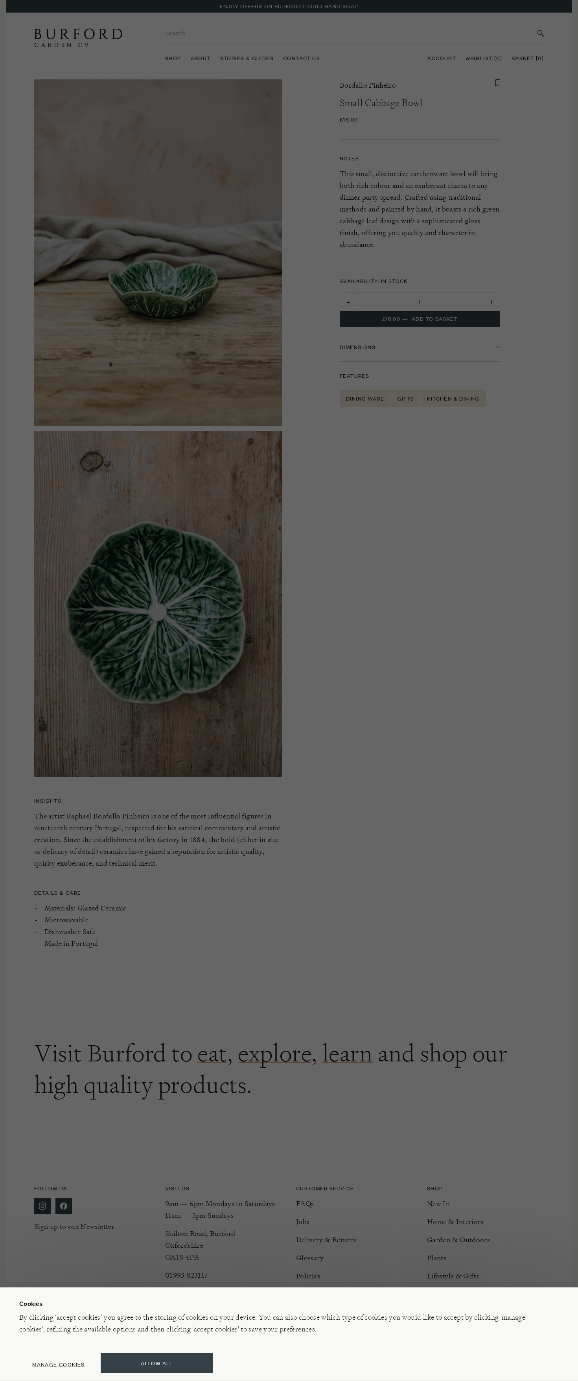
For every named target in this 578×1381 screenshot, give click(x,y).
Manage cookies (58, 1364)
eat (212, 1053)
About (201, 58)
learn (347, 1053)
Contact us (301, 58)
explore (274, 1053)
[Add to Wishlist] (497, 82)
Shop (173, 58)
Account (441, 58)
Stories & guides (247, 58)
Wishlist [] (484, 58)
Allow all (157, 1363)
